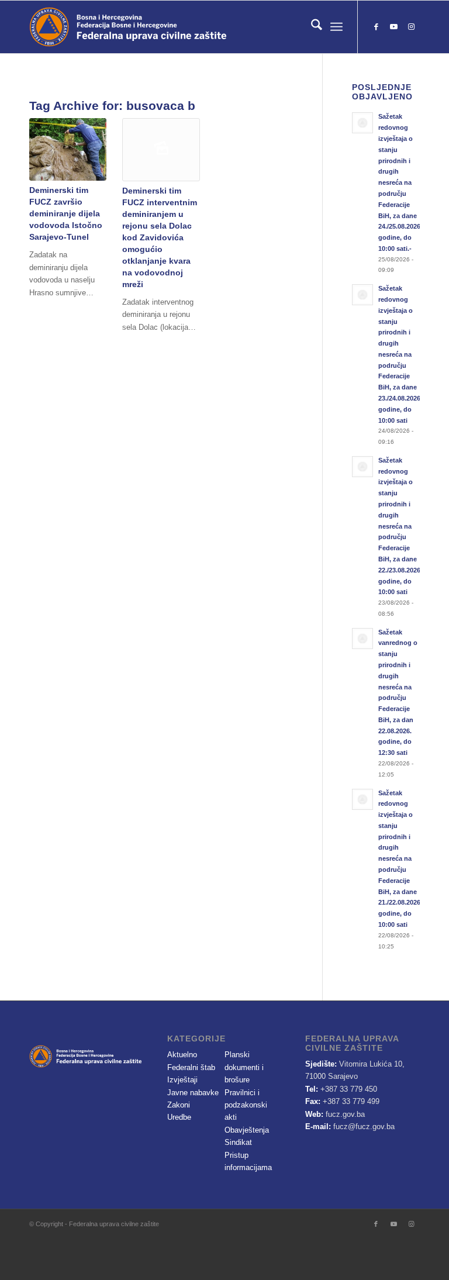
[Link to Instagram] (411, 27)
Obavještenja (246, 1130)
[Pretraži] (310, 27)
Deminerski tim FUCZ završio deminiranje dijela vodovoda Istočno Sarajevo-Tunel (65, 213)
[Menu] (336, 27)
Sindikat (238, 1142)
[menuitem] (310, 27)
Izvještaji (182, 1079)
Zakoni (178, 1104)
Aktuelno (182, 1054)
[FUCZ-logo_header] (160, 27)
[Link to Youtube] (393, 27)
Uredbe (179, 1117)
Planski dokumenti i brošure (244, 1067)
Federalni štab (191, 1067)
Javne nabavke (193, 1092)
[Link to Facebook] (376, 27)
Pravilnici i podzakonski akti (245, 1105)
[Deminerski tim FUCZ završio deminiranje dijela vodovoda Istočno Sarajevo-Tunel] (67, 149)
